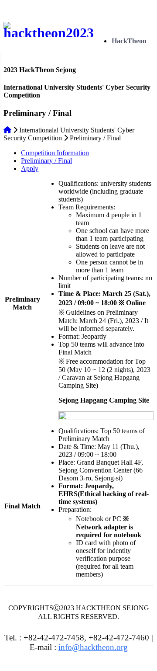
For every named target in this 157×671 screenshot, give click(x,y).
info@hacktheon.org (93, 647)
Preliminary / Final (46, 160)
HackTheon (129, 41)
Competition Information (55, 152)
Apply (29, 168)
